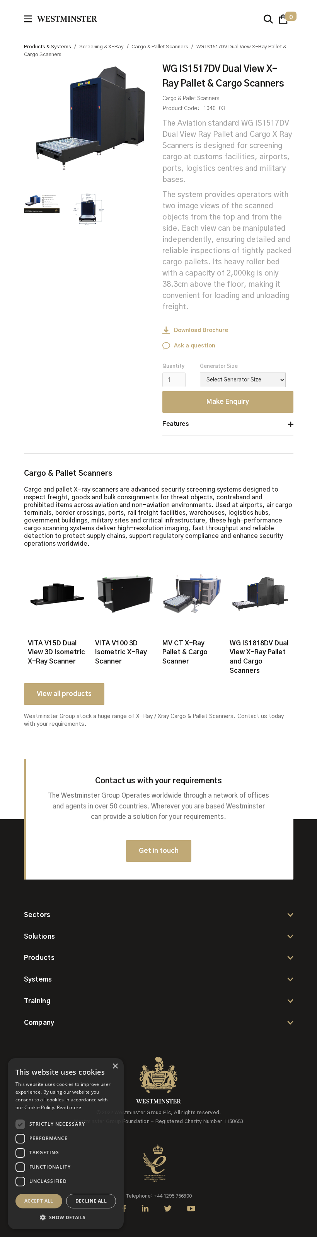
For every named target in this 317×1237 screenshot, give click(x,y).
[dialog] (66, 1143)
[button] (283, 19)
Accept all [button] (38, 1201)
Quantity (173, 366)
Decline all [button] (91, 1201)
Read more (69, 1107)
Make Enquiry (227, 401)
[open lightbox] (89, 120)
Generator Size (219, 366)
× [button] (115, 1066)
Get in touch (159, 850)
